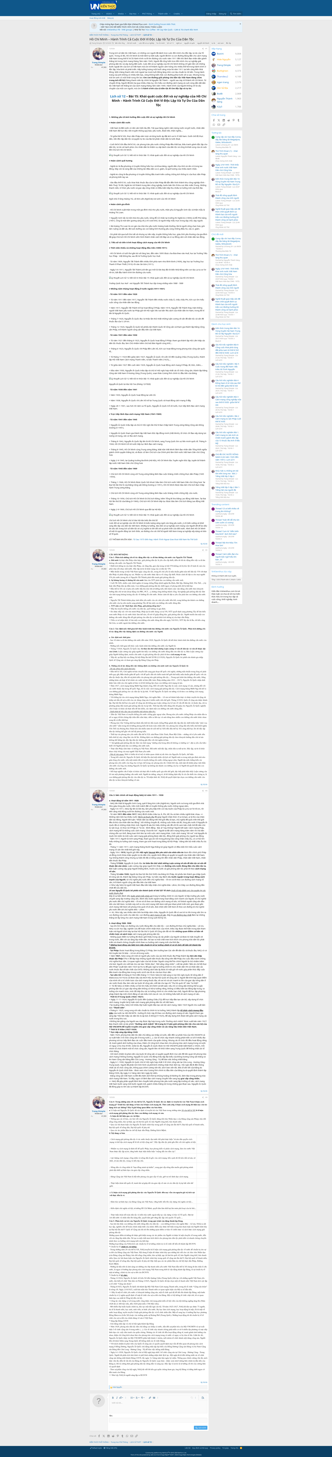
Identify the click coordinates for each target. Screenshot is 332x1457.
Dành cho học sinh (221, 324)
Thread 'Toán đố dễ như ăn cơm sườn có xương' (227, 521)
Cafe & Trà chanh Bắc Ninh (186, 29)
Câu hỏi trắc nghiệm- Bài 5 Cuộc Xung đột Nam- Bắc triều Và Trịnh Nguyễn (227, 366)
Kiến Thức (171, 24)
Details (198, 1455)
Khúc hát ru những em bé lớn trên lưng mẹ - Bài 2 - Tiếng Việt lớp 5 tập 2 (226, 473)
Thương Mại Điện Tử (223, 147)
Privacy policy (215, 1448)
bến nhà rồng (120, 43)
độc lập (228, 43)
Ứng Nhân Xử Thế (222, 205)
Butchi (220, 53)
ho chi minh (160, 43)
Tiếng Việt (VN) (111, 1448)
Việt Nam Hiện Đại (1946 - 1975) (227, 175)
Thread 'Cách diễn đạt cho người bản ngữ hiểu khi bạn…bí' (226, 557)
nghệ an (179, 43)
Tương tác (217, 132)
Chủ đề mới (217, 234)
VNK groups (127, 29)
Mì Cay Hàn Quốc (165, 29)
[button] (102, 13)
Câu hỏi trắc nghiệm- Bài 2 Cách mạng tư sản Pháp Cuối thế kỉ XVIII (228, 419)
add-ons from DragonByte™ (160, 1455)
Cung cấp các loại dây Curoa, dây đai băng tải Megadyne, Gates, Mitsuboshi (228, 139)
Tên (110, 1415)
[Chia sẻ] (203, 48)
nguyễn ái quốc (189, 43)
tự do (213, 43)
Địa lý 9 (218, 191)
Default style (97, 1448)
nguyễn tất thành (203, 43)
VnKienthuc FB (113, 29)
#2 (206, 550)
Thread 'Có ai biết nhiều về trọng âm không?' (227, 509)
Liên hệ (187, 1448)
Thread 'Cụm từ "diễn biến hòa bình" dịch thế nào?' (227, 532)
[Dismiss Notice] (240, 24)
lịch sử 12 (170, 43)
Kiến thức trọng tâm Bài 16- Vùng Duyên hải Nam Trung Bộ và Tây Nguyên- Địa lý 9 (227, 181)
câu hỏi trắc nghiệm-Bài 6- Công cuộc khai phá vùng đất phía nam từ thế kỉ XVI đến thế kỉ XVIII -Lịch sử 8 (227, 348)
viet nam (220, 43)
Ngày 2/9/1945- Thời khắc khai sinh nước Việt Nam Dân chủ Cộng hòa (227, 167)
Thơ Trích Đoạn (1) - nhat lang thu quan (226, 152)
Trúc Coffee (150, 29)
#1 (206, 48)
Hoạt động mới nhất (97, 18)
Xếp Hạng (217, 48)
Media (121, 13)
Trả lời (205, 544)
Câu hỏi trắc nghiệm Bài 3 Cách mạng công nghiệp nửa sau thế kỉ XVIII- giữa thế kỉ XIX (228, 400)
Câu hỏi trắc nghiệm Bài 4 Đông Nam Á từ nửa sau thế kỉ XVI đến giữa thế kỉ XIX (227, 383)
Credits (177, 13)
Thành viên (163, 13)
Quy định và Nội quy (200, 1448)
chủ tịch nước (131, 43)
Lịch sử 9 (218, 467)
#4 (206, 1097)
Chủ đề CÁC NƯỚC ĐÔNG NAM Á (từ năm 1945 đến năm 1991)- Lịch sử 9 (226, 457)
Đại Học (132, 13)
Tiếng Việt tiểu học (222, 483)
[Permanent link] (110, 109)
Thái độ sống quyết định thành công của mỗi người (227, 196)
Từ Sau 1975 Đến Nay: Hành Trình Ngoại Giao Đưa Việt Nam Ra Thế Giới (165, 539)
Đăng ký (110, 18)
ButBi (220, 93)
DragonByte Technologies (187, 1455)
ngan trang (223, 82)
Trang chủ (95, 13)
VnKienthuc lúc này (221, 571)
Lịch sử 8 (218, 360)
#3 (206, 791)
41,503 (103, 67)
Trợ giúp (225, 1448)
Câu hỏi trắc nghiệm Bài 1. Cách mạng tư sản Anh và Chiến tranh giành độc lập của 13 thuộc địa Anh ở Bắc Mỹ (227, 437)
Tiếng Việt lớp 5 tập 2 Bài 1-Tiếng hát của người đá (227, 488)
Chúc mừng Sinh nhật (223, 161)
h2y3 (219, 106)
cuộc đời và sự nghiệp (146, 43)
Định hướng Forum (157, 24)
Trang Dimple (97, 43)
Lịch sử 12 (118, 96)
